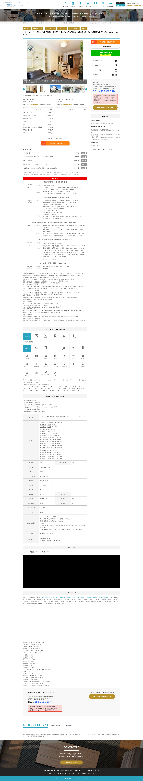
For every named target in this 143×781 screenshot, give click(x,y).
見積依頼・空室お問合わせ (57, 143)
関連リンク (52, 773)
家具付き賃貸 (110, 6)
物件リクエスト (120, 5)
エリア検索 (65, 6)
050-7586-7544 (135, 5)
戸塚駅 (49, 425)
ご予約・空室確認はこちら (103, 696)
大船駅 (49, 427)
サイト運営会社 (82, 773)
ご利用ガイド (95, 6)
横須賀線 (42, 429)
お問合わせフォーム (71, 762)
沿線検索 (73, 6)
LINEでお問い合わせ (105, 54)
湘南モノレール (44, 423)
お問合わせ (102, 6)
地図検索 (81, 6)
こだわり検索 (88, 6)
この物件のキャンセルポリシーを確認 (102, 149)
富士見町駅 (53, 423)
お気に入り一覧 (121, 3)
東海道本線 (43, 425)
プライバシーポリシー (71, 773)
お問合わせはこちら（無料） (105, 107)
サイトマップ (60, 773)
